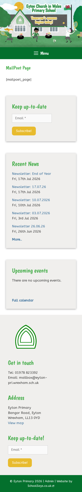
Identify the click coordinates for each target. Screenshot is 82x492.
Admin (49, 481)
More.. (17, 239)
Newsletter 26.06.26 (28, 226)
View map (16, 423)
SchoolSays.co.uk (39, 486)
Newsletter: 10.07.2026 (31, 200)
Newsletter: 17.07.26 (29, 187)
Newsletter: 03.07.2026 (31, 213)
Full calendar (23, 300)
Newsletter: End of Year (31, 174)
